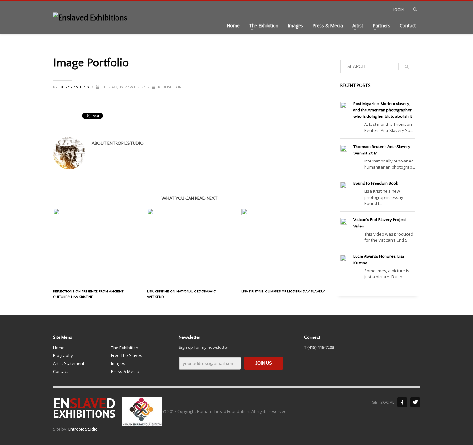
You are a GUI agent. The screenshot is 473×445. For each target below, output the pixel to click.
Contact (60, 371)
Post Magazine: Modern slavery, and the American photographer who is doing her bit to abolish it (382, 110)
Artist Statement (68, 363)
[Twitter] (415, 402)
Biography (63, 355)
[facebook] (402, 402)
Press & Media (125, 371)
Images (118, 363)
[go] (406, 66)
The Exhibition (124, 347)
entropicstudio (74, 87)
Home (59, 347)
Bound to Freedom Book (375, 183)
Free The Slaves (126, 355)
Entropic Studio (82, 429)
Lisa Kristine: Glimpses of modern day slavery (283, 291)
